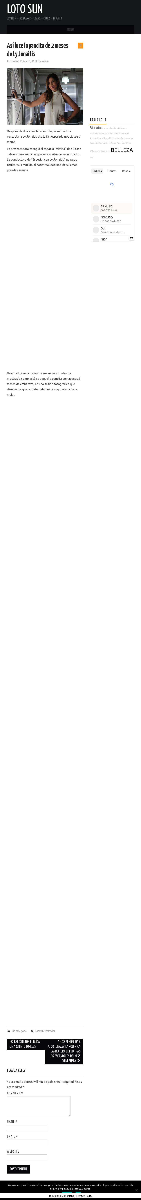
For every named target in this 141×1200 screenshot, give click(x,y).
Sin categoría (19, 1031)
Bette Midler (107, 133)
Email (12, 1136)
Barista (124, 138)
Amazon (93, 133)
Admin (45, 61)
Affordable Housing (111, 138)
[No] (136, 1190)
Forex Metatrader (45, 1031)
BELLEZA (122, 150)
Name (12, 1122)
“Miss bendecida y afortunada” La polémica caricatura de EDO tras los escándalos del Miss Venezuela (64, 1051)
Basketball (105, 151)
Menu (70, 29)
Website (13, 1151)
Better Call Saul (103, 143)
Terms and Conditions (61, 1195)
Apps (119, 143)
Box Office (126, 143)
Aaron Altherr (96, 138)
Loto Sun (25, 10)
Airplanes (122, 128)
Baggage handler (109, 128)
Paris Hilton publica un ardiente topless (25, 1044)
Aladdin (117, 133)
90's (99, 133)
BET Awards (95, 151)
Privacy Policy (84, 1195)
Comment (15, 1093)
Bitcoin (95, 127)
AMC (92, 157)
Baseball (125, 133)
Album (113, 143)
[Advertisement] (115, 67)
